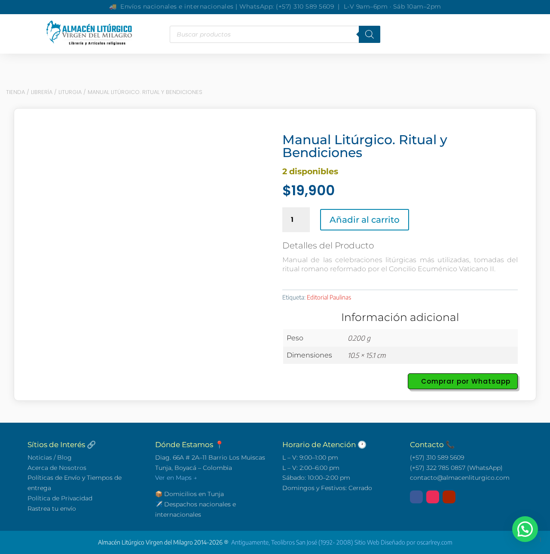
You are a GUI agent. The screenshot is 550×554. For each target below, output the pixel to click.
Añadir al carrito (365, 220)
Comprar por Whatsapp (465, 381)
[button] (525, 529)
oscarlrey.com (434, 542)
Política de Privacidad (60, 498)
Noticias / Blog (50, 457)
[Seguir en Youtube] (449, 496)
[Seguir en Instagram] (432, 496)
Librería (41, 92)
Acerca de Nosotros (57, 468)
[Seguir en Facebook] (416, 496)
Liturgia (70, 92)
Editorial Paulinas (329, 297)
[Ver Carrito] (410, 34)
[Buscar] (369, 34)
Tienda (15, 92)
